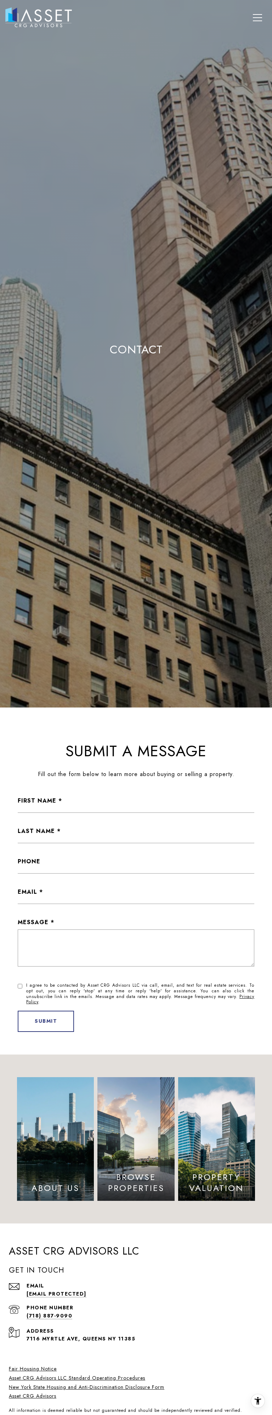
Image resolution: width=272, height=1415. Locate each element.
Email (27, 892)
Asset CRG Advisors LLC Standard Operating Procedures (77, 1377)
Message (33, 922)
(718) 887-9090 (49, 1315)
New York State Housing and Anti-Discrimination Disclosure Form (86, 1387)
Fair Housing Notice (33, 1368)
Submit (46, 1020)
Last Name (36, 831)
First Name (37, 801)
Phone (29, 861)
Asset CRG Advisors (32, 1395)
